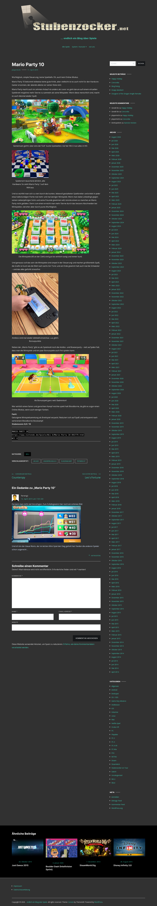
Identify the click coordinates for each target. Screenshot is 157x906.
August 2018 (116, 482)
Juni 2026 (114, 144)
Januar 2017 (115, 549)
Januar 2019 (115, 464)
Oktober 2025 (116, 174)
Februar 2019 (116, 460)
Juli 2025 (114, 185)
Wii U (27, 454)
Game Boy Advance (118, 701)
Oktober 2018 (116, 475)
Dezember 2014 (117, 642)
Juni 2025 (114, 189)
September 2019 (117, 434)
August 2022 (116, 308)
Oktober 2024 (116, 219)
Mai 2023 (114, 278)
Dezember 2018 (117, 467)
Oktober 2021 (116, 345)
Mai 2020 (114, 404)
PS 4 (113, 742)
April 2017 (115, 538)
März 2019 (115, 456)
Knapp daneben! (117, 90)
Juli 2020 (114, 397)
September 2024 (117, 222)
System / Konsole (78, 47)
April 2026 (115, 152)
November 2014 (117, 646)
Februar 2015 (116, 635)
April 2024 (115, 241)
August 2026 (116, 137)
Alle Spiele (66, 47)
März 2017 (115, 542)
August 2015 (116, 612)
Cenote (71, 902)
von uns (92, 47)
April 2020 (115, 408)
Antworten (96, 556)
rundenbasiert (66, 461)
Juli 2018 (114, 486)
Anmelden (115, 797)
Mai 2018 (114, 494)
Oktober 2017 (116, 516)
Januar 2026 (115, 163)
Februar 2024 (116, 248)
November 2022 (117, 297)
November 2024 (117, 215)
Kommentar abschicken (87, 638)
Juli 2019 (114, 442)
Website (15, 622)
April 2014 (115, 672)
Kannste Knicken (130, 123)
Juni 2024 (114, 233)
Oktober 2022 (116, 300)
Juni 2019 (114, 445)
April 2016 (115, 583)
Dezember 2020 (117, 378)
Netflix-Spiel (115, 723)
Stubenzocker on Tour (119, 768)
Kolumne (114, 712)
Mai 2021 (114, 360)
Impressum (18, 886)
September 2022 (117, 304)
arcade (36, 461)
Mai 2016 (114, 579)
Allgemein (115, 686)
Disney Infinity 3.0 (123, 865)
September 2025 (117, 178)
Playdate (114, 734)
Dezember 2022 (117, 293)
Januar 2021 (115, 375)
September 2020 (117, 389)
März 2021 (115, 367)
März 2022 (115, 326)
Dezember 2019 (117, 423)
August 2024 (116, 226)
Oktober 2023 (116, 263)
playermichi (16, 70)
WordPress (98, 902)
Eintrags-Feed (116, 801)
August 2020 (116, 393)
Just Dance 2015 (20, 865)
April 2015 (115, 627)
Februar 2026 (116, 159)
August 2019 (116, 438)
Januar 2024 (115, 252)
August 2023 (116, 271)
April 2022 (115, 323)
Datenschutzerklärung (22, 890)
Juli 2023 (114, 274)
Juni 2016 (114, 575)
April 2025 (115, 196)
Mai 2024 (114, 237)
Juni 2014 (114, 664)
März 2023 (115, 285)
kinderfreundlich (49, 461)
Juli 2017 (114, 527)
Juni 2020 (114, 401)
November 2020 (117, 382)
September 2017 (117, 520)
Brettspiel (115, 694)
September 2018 (117, 479)
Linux (113, 716)
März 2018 (115, 501)
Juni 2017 (114, 531)
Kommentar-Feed (118, 804)
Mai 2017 (114, 534)
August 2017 (116, 523)
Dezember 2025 (117, 167)
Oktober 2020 (116, 386)
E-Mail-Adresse (65, 611)
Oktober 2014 (116, 650)
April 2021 (115, 363)
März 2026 (115, 155)
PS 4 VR (114, 746)
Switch (113, 772)
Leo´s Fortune (91, 476)
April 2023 (115, 282)
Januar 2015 (115, 638)
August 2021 (116, 349)
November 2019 (117, 427)
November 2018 (117, 471)
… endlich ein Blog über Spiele (79, 38)
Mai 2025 (114, 193)
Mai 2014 (114, 668)
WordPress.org (117, 808)
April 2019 (115, 453)
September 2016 (117, 564)
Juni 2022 (114, 315)
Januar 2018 (115, 508)
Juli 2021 (114, 352)
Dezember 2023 (117, 256)
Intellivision (115, 705)
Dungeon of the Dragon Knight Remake (126, 94)
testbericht (81, 461)
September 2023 (117, 267)
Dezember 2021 (117, 338)
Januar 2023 (115, 289)
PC (112, 731)
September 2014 (117, 653)
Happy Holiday (116, 79)
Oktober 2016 (116, 560)
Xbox (113, 783)
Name (14, 611)
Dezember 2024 (117, 211)
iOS (112, 708)
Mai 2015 (114, 624)
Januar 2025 (115, 207)
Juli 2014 (114, 661)
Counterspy (21, 476)
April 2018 (115, 497)
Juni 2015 (114, 620)
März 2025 (115, 200)
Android (114, 690)
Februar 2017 (116, 545)
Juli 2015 (114, 616)
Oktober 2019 (116, 430)
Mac (113, 719)
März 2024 (115, 245)
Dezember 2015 (117, 598)
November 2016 (117, 557)
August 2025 (116, 181)
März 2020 (115, 412)
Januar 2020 (115, 419)
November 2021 (117, 341)
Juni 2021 (114, 356)
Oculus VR (115, 727)
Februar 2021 (116, 371)
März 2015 (115, 631)
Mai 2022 (114, 319)
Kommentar (17, 576)
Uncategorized (116, 775)
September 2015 (117, 609)
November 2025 (117, 170)
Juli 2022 (114, 311)
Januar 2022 (115, 334)
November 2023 (117, 259)
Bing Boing (115, 86)
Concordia (115, 82)
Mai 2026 (114, 148)
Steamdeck (115, 764)
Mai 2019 (114, 449)
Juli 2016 (114, 572)
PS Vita (114, 749)
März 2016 (115, 586)
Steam (113, 760)
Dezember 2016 (117, 553)
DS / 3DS (114, 697)
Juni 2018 (114, 490)
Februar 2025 (116, 204)
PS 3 (113, 738)
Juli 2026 (114, 141)
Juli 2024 (114, 230)
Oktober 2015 (116, 605)
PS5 (112, 753)
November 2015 (117, 601)
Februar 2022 (116, 330)
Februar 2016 (116, 590)
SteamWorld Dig (88, 865)
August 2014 (116, 657)
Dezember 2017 (117, 512)
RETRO (114, 757)
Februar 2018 (116, 505)
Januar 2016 (115, 594)
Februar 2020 (116, 416)
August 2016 (116, 568)
